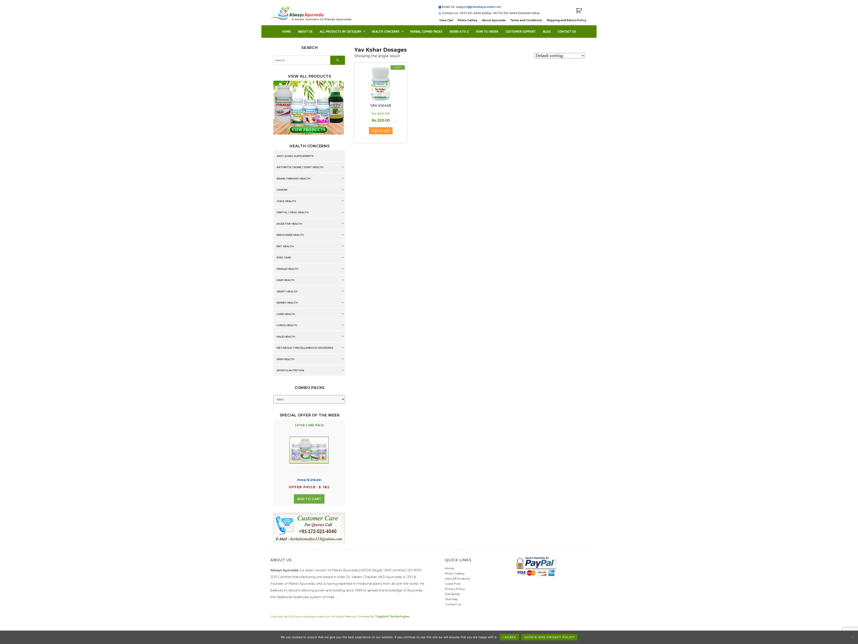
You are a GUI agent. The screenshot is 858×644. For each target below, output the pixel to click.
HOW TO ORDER (487, 32)
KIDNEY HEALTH (287, 302)
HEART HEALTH (287, 291)
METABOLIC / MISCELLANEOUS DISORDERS (305, 348)
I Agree (509, 637)
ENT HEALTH (285, 246)
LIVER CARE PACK (309, 425)
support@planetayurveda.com (478, 6)
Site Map (451, 599)
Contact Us (567, 32)
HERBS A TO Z (459, 32)
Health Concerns (386, 32)
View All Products (457, 578)
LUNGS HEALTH (287, 325)
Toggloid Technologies (392, 616)
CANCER (282, 190)
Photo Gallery (467, 20)
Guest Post (453, 583)
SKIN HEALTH (285, 359)
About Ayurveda (494, 20)
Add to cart (309, 499)
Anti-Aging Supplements (295, 156)
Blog (547, 32)
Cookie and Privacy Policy (549, 637)
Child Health (286, 201)
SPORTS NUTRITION (290, 370)
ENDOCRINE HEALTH (290, 235)
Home (286, 32)
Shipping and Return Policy (566, 20)
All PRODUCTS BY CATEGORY (340, 32)
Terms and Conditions (526, 20)
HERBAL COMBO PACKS (426, 32)
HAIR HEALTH (285, 280)
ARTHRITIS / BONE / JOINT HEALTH (300, 167)
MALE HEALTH (286, 336)
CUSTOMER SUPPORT (520, 32)
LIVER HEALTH (286, 314)
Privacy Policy (455, 589)
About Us (305, 32)
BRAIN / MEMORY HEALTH (293, 178)
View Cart (446, 20)
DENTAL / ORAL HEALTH (293, 212)
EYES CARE (284, 257)
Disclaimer (452, 594)
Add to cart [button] (380, 131)
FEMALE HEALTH (287, 268)
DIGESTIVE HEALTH (289, 223)
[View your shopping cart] (579, 10)
